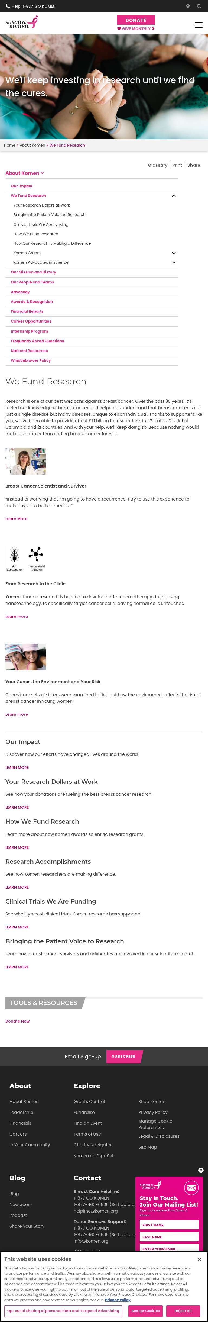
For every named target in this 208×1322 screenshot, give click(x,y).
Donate (136, 20)
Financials (20, 1123)
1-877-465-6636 (91, 1204)
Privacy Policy (153, 1112)
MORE (23, 887)
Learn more (16, 616)
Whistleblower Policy (31, 361)
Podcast (18, 1215)
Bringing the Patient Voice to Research (50, 215)
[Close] (199, 1260)
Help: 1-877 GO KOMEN (34, 6)
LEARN (11, 887)
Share (193, 165)
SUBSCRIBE (123, 1057)
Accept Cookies (145, 1311)
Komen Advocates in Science (41, 263)
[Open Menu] (198, 25)
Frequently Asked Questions (37, 341)
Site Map (147, 1147)
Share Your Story (26, 1226)
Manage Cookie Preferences (155, 1124)
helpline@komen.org (96, 1211)
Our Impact (21, 186)
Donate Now (17, 1021)
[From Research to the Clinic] (25, 571)
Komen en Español (93, 1156)
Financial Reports (27, 312)
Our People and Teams (32, 282)
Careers (18, 1134)
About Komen (32, 145)
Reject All (183, 1311)
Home (9, 145)
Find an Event (88, 1123)
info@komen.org (91, 1241)
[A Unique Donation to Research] (25, 669)
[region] (104, 1286)
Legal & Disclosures (159, 1136)
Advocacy (20, 292)
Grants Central (89, 1101)
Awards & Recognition (32, 302)
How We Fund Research (36, 234)
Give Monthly (136, 29)
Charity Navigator (93, 1145)
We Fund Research (28, 196)
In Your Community (29, 1145)
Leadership (21, 1112)
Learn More (16, 518)
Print (177, 165)
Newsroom (20, 1204)
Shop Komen (151, 1101)
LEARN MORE (17, 767)
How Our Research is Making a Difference (52, 244)
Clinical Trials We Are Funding (41, 225)
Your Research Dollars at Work (42, 205)
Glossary (157, 165)
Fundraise (84, 1112)
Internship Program (29, 331)
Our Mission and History (33, 272)
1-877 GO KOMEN (91, 1198)
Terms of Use (87, 1134)
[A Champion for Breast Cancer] (25, 473)
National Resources (29, 351)
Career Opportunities (31, 321)
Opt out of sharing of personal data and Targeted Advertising (63, 1311)
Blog (14, 1194)
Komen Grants (27, 253)
